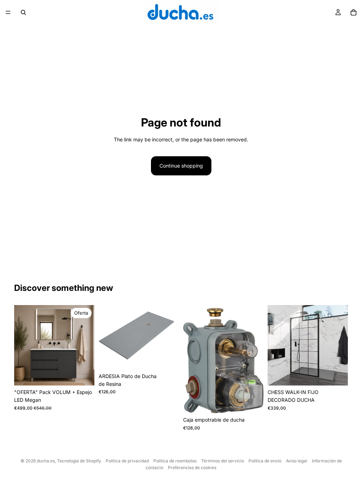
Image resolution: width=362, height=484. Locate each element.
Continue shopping (181, 166)
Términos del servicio (222, 460)
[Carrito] (353, 12)
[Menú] (8, 12)
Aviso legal (296, 460)
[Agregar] (252, 402)
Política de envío (265, 460)
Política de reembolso (175, 460)
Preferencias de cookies (192, 467)
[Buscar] (23, 12)
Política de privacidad (127, 460)
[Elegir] (83, 374)
